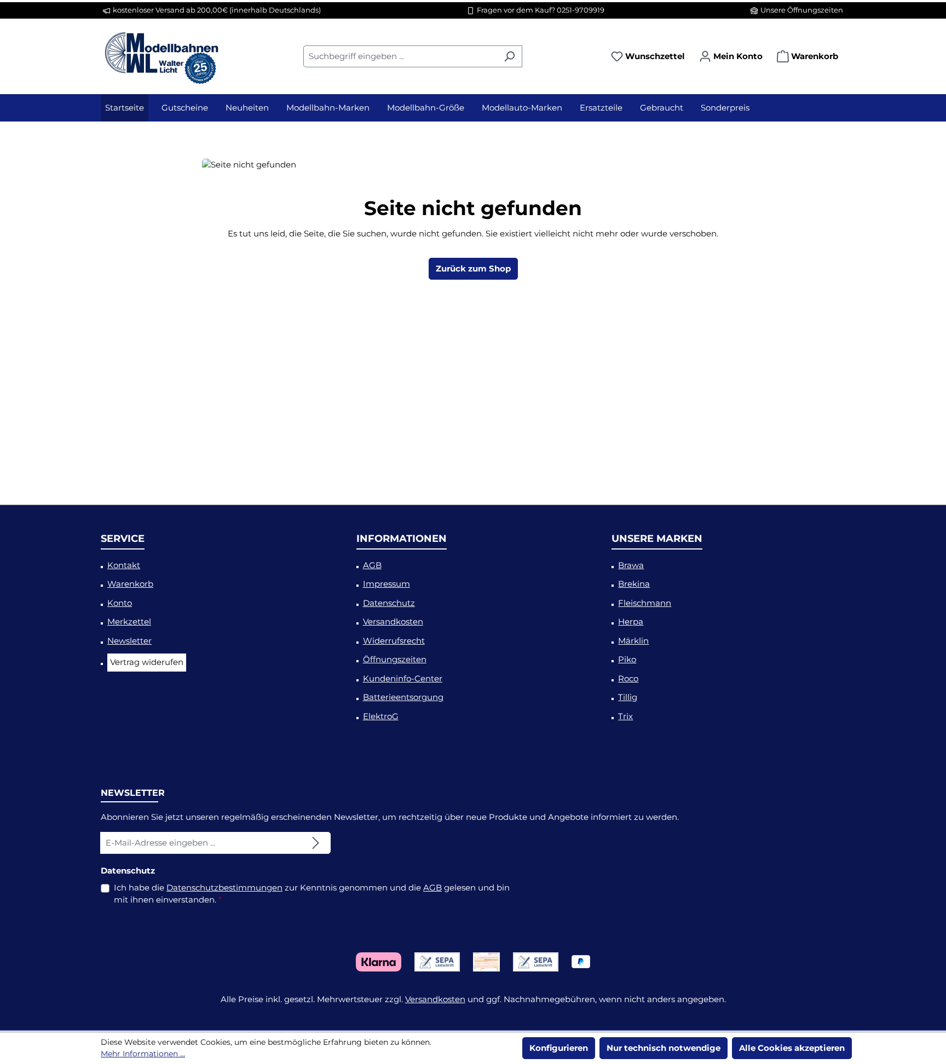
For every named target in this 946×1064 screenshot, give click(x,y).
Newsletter (129, 640)
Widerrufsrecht (394, 640)
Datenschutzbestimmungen (224, 887)
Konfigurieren (558, 1048)
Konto (119, 603)
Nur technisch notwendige (663, 1048)
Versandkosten (393, 621)
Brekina (634, 584)
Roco (628, 678)
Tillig (627, 697)
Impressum (386, 584)
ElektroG (381, 716)
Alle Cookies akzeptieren (792, 1048)
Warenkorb (130, 584)
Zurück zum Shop (473, 268)
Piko (627, 659)
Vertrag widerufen (146, 662)
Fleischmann (644, 603)
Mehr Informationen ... (143, 1054)
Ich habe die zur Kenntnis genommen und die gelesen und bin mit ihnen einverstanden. (312, 893)
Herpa (630, 621)
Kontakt (123, 565)
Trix (625, 716)
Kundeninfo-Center (402, 678)
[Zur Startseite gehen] (161, 54)
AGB (372, 565)
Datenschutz (389, 603)
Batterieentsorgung (403, 697)
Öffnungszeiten (394, 659)
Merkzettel (129, 621)
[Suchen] (509, 56)
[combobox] (400, 56)
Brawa (631, 565)
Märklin (633, 640)
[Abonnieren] (316, 843)
